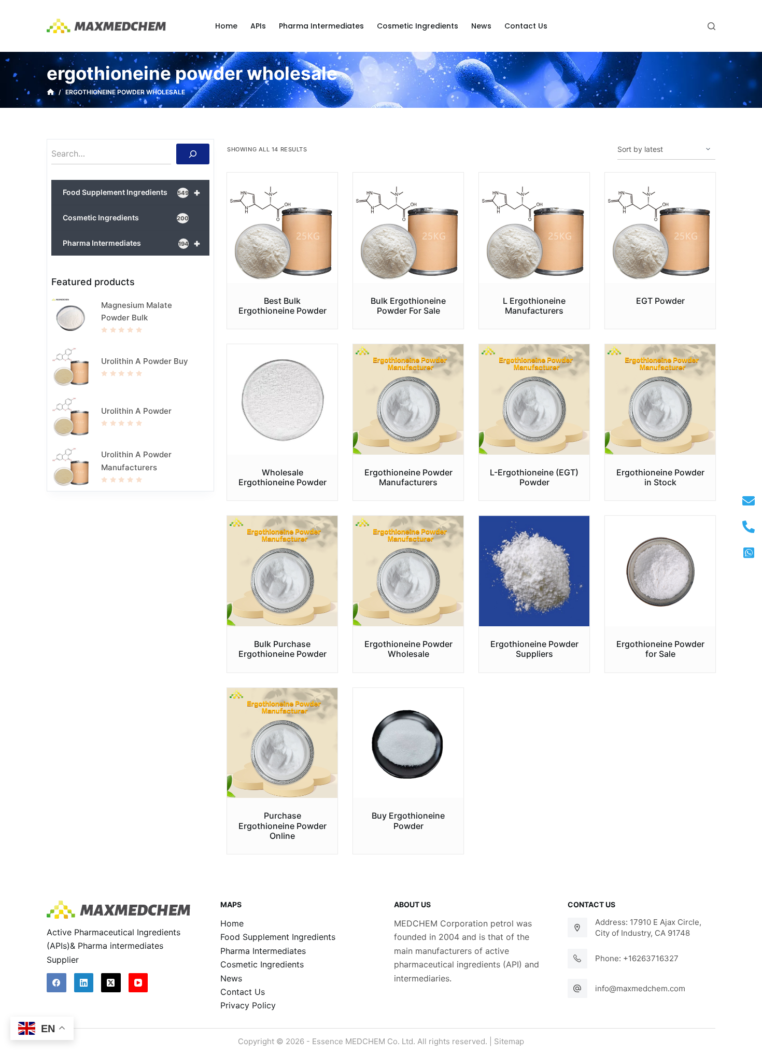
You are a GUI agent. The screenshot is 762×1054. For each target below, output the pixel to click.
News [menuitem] (481, 26)
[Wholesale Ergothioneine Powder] (282, 399)
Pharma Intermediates (132, 243)
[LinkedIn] (84, 983)
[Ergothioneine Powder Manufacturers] (408, 399)
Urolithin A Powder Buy (144, 361)
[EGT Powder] (660, 228)
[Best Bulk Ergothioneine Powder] (282, 228)
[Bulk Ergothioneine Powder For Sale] (408, 228)
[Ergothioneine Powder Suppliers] (534, 571)
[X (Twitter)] (111, 983)
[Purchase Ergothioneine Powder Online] (282, 743)
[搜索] (192, 154)
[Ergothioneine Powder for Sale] (660, 571)
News (231, 978)
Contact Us (242, 992)
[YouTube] (138, 983)
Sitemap (509, 1041)
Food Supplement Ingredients (132, 192)
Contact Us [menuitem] (525, 26)
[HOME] (50, 92)
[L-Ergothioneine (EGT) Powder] (534, 399)
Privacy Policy (248, 1005)
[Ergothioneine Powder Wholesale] (408, 571)
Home (232, 923)
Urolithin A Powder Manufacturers (136, 460)
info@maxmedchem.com (640, 988)
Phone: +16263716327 (637, 958)
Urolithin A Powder (136, 411)
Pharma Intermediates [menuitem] (321, 26)
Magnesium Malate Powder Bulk (136, 311)
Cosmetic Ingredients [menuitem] (417, 26)
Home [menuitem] (226, 26)
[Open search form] (711, 26)
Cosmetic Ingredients (126, 217)
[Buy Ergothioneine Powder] (408, 743)
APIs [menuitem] (258, 26)
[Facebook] (56, 983)
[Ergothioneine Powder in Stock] (660, 399)
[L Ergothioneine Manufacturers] (534, 228)
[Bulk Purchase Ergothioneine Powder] (282, 571)
